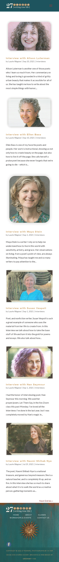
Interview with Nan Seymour (25, 384)
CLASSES (42, 515)
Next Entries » (46, 500)
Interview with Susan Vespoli (26, 308)
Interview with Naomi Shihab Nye (29, 461)
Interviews (41, 61)
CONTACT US (43, 517)
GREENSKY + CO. (29, 559)
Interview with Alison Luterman (28, 58)
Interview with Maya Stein (24, 231)
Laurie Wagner (14, 61)
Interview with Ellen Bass (23, 134)
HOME (16, 515)
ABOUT (28, 515)
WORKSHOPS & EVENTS (20, 517)
